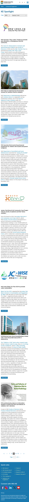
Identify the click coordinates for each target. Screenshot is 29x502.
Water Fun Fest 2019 (6, 291)
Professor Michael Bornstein (8, 411)
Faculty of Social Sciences (10, 219)
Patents (18, 468)
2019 (6, 15)
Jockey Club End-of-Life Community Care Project (14, 217)
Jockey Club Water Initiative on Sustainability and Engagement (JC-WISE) (14, 293)
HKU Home (5, 468)
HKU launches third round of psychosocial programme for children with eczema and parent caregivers (14, 146)
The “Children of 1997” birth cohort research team (14, 342)
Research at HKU (20, 472)
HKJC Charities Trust (20, 49)
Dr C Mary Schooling (19, 345)
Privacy (17, 470)
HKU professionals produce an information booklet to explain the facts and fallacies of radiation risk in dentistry (13, 404)
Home (2, 6)
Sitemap (2, 492)
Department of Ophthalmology (12, 95)
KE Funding (5, 474)
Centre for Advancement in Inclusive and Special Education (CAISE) (13, 46)
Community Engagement (11, 6)
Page (11, 457)
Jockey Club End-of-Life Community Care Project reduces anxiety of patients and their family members (14, 212)
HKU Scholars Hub (7, 470)
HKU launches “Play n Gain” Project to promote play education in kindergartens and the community (14, 41)
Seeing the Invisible (22, 153)
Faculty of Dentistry (14, 409)
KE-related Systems (7, 472)
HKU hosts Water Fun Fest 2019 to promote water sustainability (13, 287)
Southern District (8, 97)
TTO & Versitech (6, 476)
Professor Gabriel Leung (10, 344)
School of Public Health (19, 347)
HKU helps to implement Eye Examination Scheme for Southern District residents (12, 91)
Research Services (20, 474)
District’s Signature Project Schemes (12, 99)
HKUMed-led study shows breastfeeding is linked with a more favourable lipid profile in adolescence (14, 338)
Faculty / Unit (15, 15)
